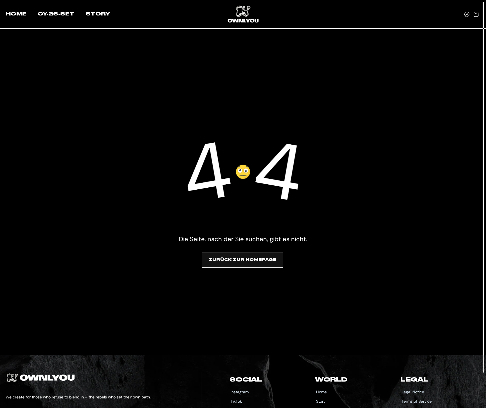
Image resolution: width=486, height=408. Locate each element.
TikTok (236, 401)
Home (321, 391)
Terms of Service (417, 401)
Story (321, 401)
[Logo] (243, 14)
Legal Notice (413, 391)
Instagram (240, 391)
